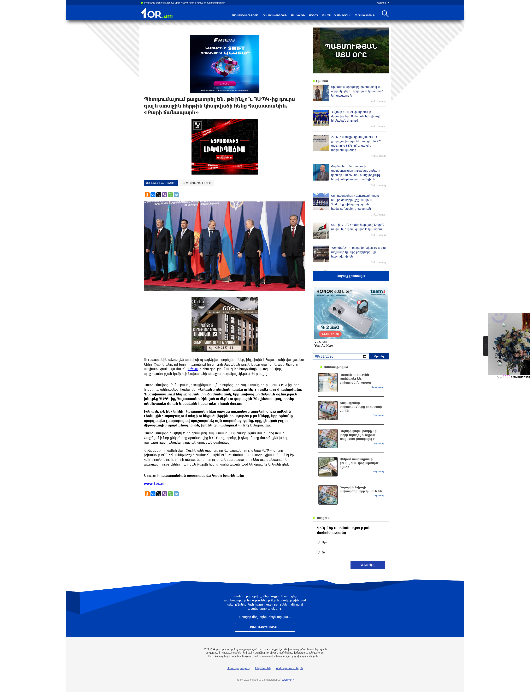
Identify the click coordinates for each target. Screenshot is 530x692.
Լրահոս (322, 81)
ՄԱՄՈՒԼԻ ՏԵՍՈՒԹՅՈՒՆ (336, 15)
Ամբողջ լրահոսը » (351, 276)
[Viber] (164, 194)
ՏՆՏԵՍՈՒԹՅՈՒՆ (365, 15)
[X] (158, 194)
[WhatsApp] (170, 194)
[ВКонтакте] (153, 194)
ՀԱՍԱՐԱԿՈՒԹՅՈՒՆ (275, 15)
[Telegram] (176, 194)
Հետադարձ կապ (238, 668)
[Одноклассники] (147, 194)
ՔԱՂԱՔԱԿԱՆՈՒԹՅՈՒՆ (245, 15)
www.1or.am (154, 483)
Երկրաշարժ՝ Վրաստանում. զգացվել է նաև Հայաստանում (175, 2)
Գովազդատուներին (289, 668)
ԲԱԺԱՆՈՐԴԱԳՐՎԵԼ (265, 627)
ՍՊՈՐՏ (313, 15)
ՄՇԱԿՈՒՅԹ (298, 15)
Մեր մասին (263, 668)
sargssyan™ (288, 679)
